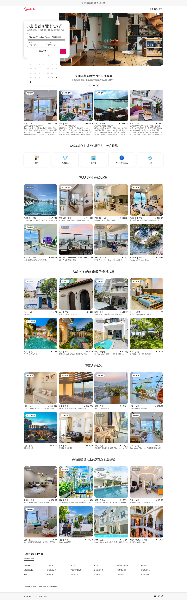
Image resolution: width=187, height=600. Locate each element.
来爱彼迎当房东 (156, 9)
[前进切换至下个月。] (56, 51)
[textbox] (37, 44)
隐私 (40, 596)
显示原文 (102, 3)
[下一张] (97, 85)
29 (52, 78)
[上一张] (89, 85)
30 (56, 78)
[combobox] (46, 37)
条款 (45, 596)
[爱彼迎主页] (29, 9)
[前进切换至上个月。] (31, 51)
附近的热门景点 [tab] (29, 559)
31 (31, 82)
